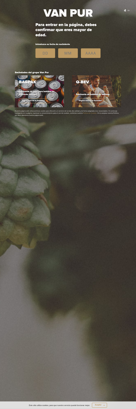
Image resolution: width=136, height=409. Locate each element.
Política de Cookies (90, 113)
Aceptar (98, 405)
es (128, 10)
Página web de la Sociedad (33, 100)
